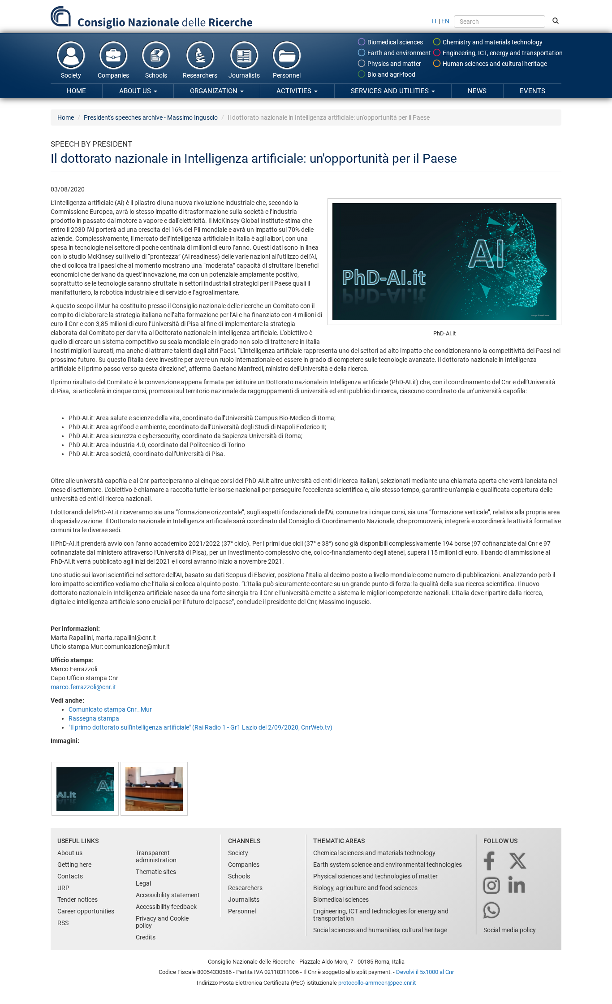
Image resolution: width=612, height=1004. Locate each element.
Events (532, 91)
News (477, 91)
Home (76, 91)
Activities (294, 91)
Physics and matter (393, 63)
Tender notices (77, 899)
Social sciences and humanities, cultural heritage (380, 930)
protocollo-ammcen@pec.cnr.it (377, 982)
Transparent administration (156, 856)
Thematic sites (156, 871)
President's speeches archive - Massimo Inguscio (151, 117)
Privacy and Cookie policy (162, 922)
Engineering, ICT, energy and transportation (502, 53)
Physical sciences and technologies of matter (375, 876)
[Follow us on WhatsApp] (492, 911)
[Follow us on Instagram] (492, 886)
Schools (156, 75)
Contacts (70, 876)
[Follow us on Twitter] (519, 862)
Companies (113, 75)
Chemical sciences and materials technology (374, 852)
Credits (145, 937)
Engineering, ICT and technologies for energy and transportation (380, 915)
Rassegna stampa (94, 718)
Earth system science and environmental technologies (387, 864)
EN (445, 21)
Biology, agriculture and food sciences (365, 887)
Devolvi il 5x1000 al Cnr (425, 972)
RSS (63, 922)
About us (136, 91)
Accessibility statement (168, 895)
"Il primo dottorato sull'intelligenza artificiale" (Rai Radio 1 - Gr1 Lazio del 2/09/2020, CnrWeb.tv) (200, 727)
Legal (143, 883)
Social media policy (509, 930)
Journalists (244, 75)
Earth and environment (398, 53)
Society (71, 75)
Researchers (200, 75)
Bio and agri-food (390, 74)
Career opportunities (85, 911)
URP (63, 887)
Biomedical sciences (394, 42)
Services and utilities (391, 91)
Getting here (74, 864)
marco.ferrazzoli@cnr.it (83, 687)
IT (434, 21)
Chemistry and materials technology (492, 42)
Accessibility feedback (166, 906)
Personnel (287, 75)
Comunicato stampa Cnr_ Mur (110, 709)
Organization (214, 91)
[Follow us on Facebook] (489, 862)
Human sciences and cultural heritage (494, 63)
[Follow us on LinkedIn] (517, 886)
